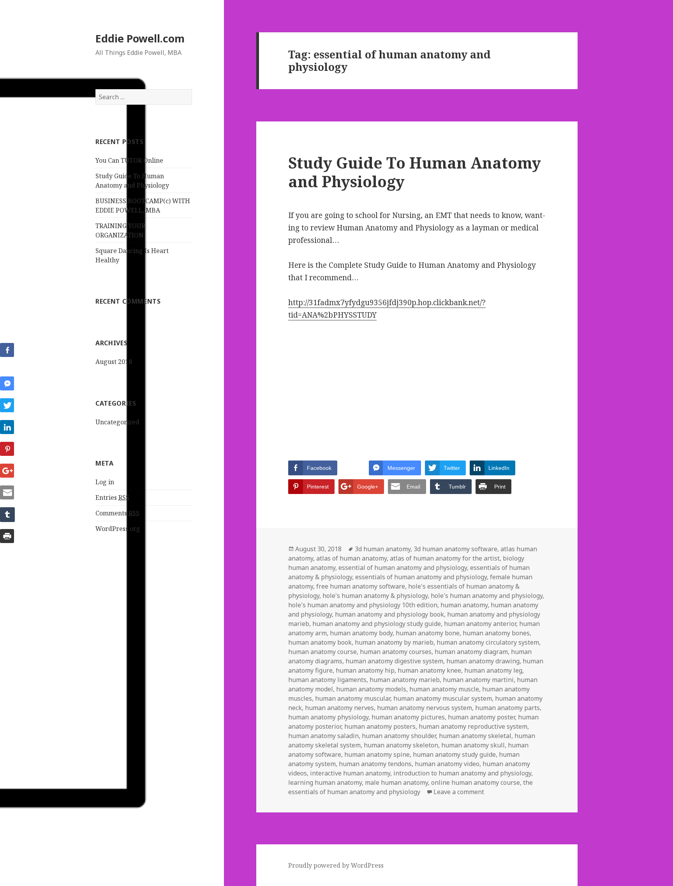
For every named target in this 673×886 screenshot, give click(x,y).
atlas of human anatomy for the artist (445, 558)
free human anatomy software (360, 586)
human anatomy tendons (375, 763)
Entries (112, 497)
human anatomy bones (496, 633)
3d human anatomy (382, 549)
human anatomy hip (365, 670)
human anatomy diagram (471, 651)
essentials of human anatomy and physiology (421, 577)
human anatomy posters (380, 726)
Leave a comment (458, 792)
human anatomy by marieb (394, 642)
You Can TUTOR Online (129, 160)
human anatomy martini (478, 679)
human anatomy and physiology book (389, 614)
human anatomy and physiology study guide (376, 623)
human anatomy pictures (408, 717)
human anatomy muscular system (442, 698)
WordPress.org (117, 528)
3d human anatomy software (455, 549)
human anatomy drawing (483, 661)
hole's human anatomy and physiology (487, 595)
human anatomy (464, 605)
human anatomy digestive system (394, 661)
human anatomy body (361, 633)
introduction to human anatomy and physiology (462, 773)
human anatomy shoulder (399, 735)
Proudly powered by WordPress (336, 865)
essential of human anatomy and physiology (402, 567)
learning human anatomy (325, 782)
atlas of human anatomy (351, 558)
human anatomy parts (507, 707)
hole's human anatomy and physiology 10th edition (362, 605)
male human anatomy (396, 782)
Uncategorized (117, 422)
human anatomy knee (429, 670)
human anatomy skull (473, 745)
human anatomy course (322, 651)
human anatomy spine (377, 754)
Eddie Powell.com (140, 38)
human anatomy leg (493, 670)
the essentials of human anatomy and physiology (410, 787)
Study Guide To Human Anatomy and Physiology (414, 172)
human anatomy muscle (444, 689)
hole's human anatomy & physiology (375, 595)
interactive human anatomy (350, 773)
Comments (117, 513)
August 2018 (113, 361)
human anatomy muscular (352, 698)
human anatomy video (447, 763)
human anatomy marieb (405, 679)
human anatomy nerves (339, 707)
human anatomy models (371, 689)
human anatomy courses (396, 651)
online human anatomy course (475, 782)
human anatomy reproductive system (473, 726)
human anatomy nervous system (424, 707)
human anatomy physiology (328, 717)
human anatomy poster (481, 717)
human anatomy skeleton (401, 745)
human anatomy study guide (454, 754)
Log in (104, 482)
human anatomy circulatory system (488, 642)
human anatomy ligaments (327, 679)
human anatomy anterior (480, 623)
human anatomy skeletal (475, 735)
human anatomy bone (428, 633)
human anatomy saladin (323, 735)
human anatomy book (320, 642)
